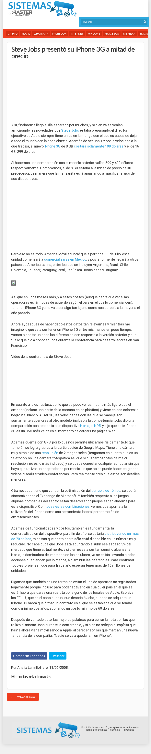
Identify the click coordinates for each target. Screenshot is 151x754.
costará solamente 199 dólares (98, 146)
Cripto (12, 33)
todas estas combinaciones (67, 506)
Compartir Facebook (29, 656)
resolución (50, 453)
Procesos (111, 33)
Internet (77, 33)
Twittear (57, 656)
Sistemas (42, 9)
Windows (93, 33)
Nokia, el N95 (90, 426)
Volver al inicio (26, 696)
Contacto (115, 729)
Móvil (26, 33)
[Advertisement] (40, 91)
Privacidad (128, 729)
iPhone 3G (52, 146)
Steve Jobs (70, 130)
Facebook (59, 33)
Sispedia (129, 33)
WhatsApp (41, 33)
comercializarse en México (65, 259)
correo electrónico (105, 490)
